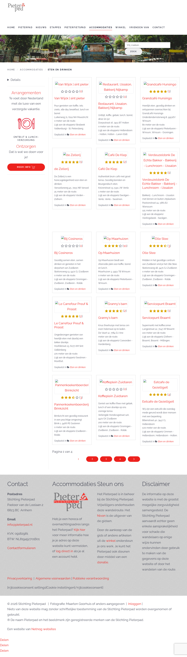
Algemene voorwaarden (53, 578)
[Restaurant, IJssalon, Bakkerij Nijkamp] (116, 87)
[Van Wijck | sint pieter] (72, 84)
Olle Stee (149, 253)
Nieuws (41, 27)
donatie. (103, 562)
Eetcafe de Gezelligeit (158, 401)
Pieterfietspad (75, 27)
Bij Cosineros (63, 253)
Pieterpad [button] (25, 27)
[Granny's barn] (116, 303)
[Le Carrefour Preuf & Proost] (72, 306)
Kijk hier (79, 530)
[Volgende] (134, 459)
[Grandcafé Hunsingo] (160, 84)
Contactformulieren (21, 548)
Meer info (24, 167)
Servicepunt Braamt (156, 318)
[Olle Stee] (160, 238)
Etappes (55, 27)
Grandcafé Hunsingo (157, 98)
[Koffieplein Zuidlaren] (116, 382)
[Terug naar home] (16, 7)
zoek (133, 51)
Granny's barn (108, 318)
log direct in (64, 551)
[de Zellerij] (72, 155)
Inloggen (134, 604)
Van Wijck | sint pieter (69, 98)
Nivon (101, 515)
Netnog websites (43, 629)
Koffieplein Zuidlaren (113, 396)
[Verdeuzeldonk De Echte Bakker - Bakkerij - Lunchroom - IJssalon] (160, 160)
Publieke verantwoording (91, 578)
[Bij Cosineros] (72, 238)
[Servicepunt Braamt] (160, 303)
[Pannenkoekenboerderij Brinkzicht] (72, 386)
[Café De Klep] (116, 155)
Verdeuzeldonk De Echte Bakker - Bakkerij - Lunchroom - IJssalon (159, 183)
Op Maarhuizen (109, 253)
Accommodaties (100, 27)
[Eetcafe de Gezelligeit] (160, 384)
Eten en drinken (78, 134)
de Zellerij (61, 169)
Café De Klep (107, 169)
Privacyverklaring (19, 578)
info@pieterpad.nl (20, 524)
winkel (110, 541)
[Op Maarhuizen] (116, 238)
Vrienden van (139, 27)
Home (11, 27)
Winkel (120, 27)
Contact (158, 27)
